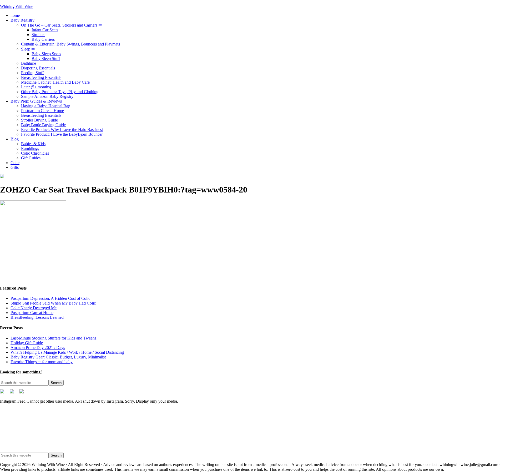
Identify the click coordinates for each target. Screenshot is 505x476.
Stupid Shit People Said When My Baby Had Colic (53, 303)
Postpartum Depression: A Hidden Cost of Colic (50, 298)
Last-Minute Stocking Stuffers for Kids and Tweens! (54, 338)
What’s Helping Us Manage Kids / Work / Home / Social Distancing (67, 352)
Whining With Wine (16, 6)
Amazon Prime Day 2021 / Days (38, 347)
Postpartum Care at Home (32, 312)
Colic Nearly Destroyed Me (34, 308)
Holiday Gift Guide (27, 343)
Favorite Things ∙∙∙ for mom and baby (42, 361)
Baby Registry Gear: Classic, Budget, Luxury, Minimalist (58, 357)
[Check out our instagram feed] (23, 393)
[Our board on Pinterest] (14, 393)
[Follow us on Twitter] (4, 393)
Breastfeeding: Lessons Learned (37, 317)
